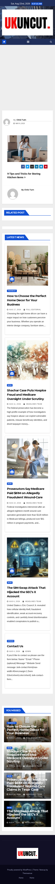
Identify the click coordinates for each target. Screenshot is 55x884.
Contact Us (15, 646)
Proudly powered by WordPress (19, 870)
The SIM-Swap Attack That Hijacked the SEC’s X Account (26, 592)
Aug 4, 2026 (14, 651)
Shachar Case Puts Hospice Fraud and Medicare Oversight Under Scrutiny (26, 395)
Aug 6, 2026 (14, 601)
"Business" (12, 291)
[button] (51, 42)
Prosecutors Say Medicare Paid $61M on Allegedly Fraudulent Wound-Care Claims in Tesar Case (27, 784)
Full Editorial (33, 310)
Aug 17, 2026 (15, 310)
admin (28, 651)
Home (21, 878)
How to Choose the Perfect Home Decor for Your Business (26, 300)
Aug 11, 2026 (15, 404)
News (10, 385)
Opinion (10, 641)
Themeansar (27, 873)
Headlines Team (34, 404)
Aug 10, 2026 (15, 503)
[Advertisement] (27, 73)
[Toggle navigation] (28, 42)
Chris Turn (21, 120)
